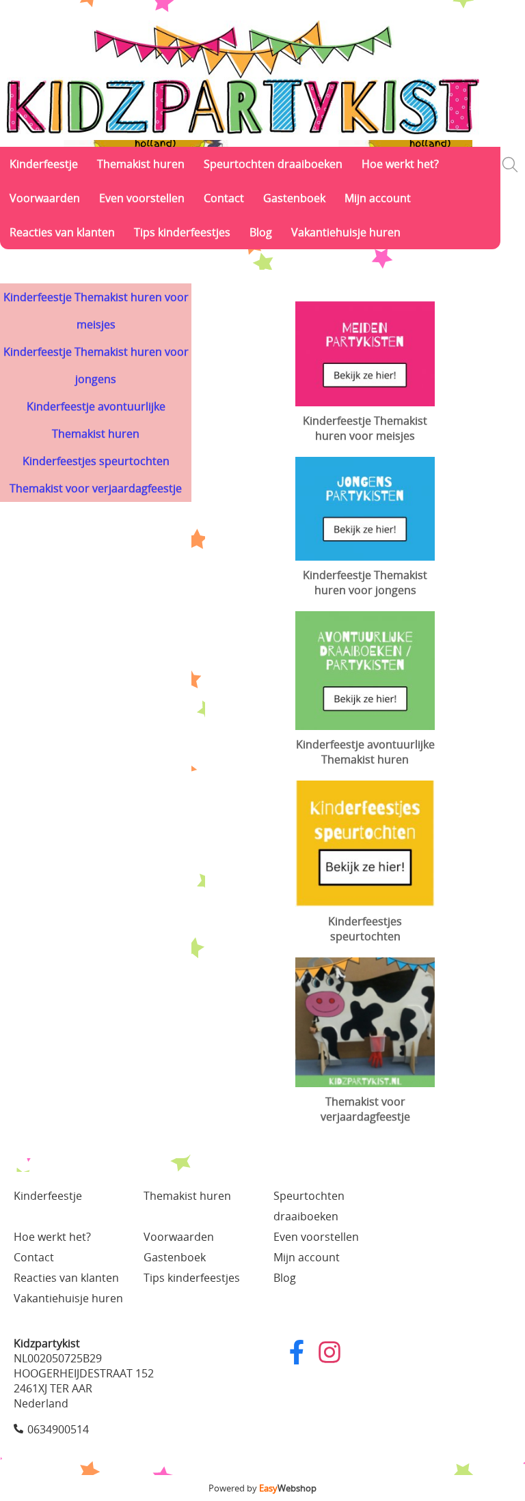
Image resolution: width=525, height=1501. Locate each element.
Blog (261, 232)
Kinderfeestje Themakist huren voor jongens (96, 365)
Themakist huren (141, 163)
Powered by (262, 1488)
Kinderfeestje (44, 163)
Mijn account (378, 198)
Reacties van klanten (62, 232)
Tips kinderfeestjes (182, 232)
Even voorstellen (142, 198)
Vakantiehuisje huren (346, 232)
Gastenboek (294, 198)
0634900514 (58, 1429)
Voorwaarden (45, 198)
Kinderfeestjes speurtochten (96, 460)
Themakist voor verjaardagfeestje (96, 488)
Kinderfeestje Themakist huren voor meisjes (96, 311)
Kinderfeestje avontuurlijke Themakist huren (96, 420)
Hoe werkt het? (400, 163)
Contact (224, 198)
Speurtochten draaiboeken (273, 163)
